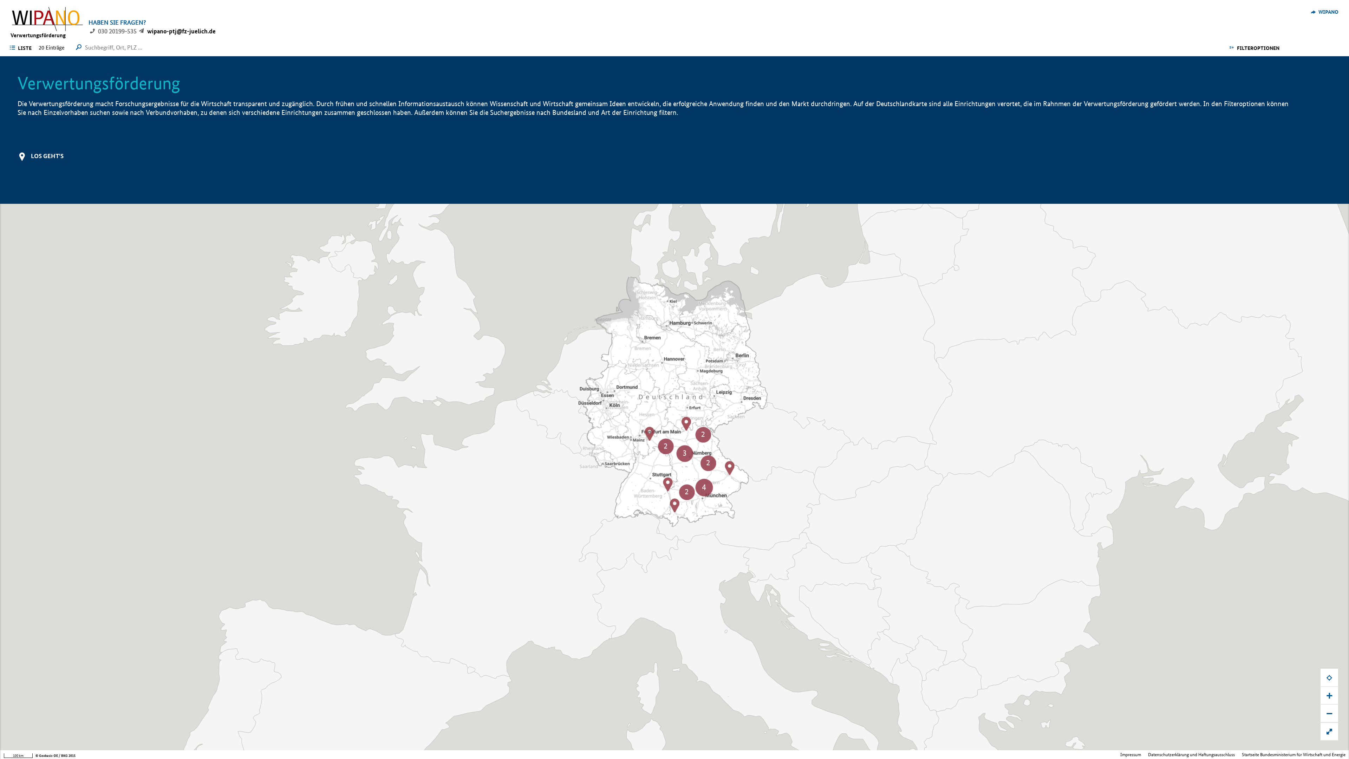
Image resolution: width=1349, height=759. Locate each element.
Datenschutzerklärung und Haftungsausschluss (1191, 754)
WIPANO (1328, 12)
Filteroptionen (1258, 48)
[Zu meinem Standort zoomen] (1329, 677)
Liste (25, 48)
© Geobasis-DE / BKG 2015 (55, 756)
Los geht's (47, 156)
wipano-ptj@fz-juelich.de (181, 31)
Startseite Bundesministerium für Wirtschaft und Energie (1293, 754)
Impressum (1130, 754)
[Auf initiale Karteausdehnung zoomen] (1329, 731)
